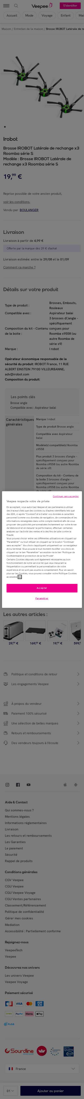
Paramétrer (42, 598)
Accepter (42, 588)
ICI (19, 576)
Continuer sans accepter (66, 496)
